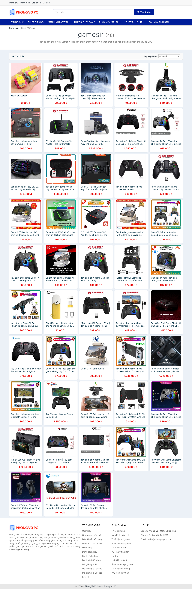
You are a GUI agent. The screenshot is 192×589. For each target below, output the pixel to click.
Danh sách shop (90, 556)
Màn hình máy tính (58, 22)
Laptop (114, 556)
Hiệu (22, 28)
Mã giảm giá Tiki (90, 564)
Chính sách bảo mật (92, 535)
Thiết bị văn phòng (120, 568)
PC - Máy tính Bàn (159, 22)
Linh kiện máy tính (120, 560)
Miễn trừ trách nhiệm (92, 543)
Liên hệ (46, 2)
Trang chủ (13, 2)
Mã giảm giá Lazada (92, 568)
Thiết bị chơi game (84, 22)
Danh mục (25, 2)
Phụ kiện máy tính (120, 572)
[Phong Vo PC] (24, 527)
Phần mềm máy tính (110, 22)
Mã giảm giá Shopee (92, 572)
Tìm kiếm (145, 12)
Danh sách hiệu (89, 552)
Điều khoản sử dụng (92, 539)
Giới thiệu (36, 2)
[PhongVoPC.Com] (23, 12)
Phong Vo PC (110, 586)
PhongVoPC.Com (93, 586)
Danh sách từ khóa (91, 560)
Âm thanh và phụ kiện (122, 564)
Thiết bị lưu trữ (135, 22)
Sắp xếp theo (150, 56)
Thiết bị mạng (36, 22)
